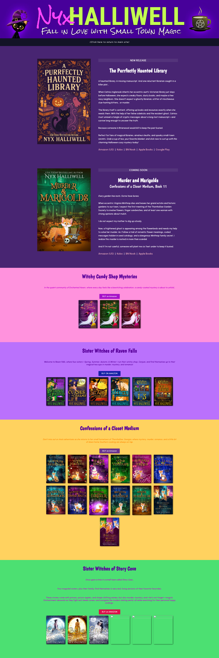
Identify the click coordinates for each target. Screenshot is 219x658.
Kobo (120, 149)
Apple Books (146, 149)
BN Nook (130, 149)
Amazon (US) (106, 149)
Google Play (163, 149)
